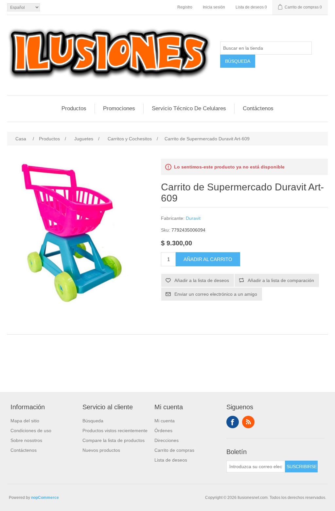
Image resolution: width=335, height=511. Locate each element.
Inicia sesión (214, 7)
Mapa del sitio (24, 420)
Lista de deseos (170, 460)
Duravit (193, 218)
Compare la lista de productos (113, 440)
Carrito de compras (174, 450)
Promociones (119, 108)
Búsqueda (92, 420)
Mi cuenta (164, 420)
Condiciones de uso (30, 430)
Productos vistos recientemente (115, 430)
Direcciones (166, 440)
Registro (184, 7)
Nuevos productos (101, 450)
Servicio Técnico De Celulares (189, 108)
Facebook (232, 422)
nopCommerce (45, 497)
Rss (248, 422)
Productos (74, 108)
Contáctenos (258, 108)
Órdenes (163, 430)
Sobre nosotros (26, 440)
